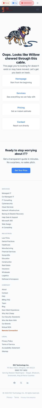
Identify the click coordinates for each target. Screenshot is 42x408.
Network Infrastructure (10, 210)
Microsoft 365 (7, 221)
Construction (7, 262)
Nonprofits (6, 255)
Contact (5, 293)
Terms (16, 397)
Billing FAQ (6, 300)
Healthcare (6, 245)
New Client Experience (10, 310)
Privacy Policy (7, 341)
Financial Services (9, 252)
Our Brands (6, 324)
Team (4, 303)
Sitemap (5, 351)
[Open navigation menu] (37, 9)
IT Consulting (7, 200)
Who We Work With (9, 320)
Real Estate (6, 265)
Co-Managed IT (8, 197)
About (4, 289)
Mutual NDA (6, 327)
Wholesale (6, 272)
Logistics (5, 276)
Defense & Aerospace (10, 279)
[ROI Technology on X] (21, 382)
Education (5, 258)
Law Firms (6, 238)
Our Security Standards (11, 317)
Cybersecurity (7, 203)
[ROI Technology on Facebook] (14, 382)
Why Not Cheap (8, 313)
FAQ (3, 296)
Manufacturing (7, 248)
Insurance (5, 269)
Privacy (9, 397)
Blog (3, 307)
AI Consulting (7, 227)
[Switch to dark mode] (37, 3)
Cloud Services (7, 207)
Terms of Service (8, 344)
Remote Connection (10, 330)
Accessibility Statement (11, 348)
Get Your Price (21, 170)
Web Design (6, 224)
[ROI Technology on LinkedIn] (27, 382)
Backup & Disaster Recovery (13, 214)
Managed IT (6, 193)
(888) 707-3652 (21, 370)
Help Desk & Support (10, 217)
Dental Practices (8, 241)
